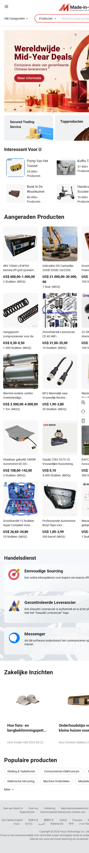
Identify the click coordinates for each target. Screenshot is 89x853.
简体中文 (33, 820)
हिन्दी (71, 823)
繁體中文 (49, 820)
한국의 (28, 823)
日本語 (63, 820)
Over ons (33, 808)
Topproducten (27, 812)
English (18, 820)
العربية (41, 823)
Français (77, 820)
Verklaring (49, 808)
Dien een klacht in (13, 808)
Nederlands (57, 823)
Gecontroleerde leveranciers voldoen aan (62, 812)
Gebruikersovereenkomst (74, 808)
